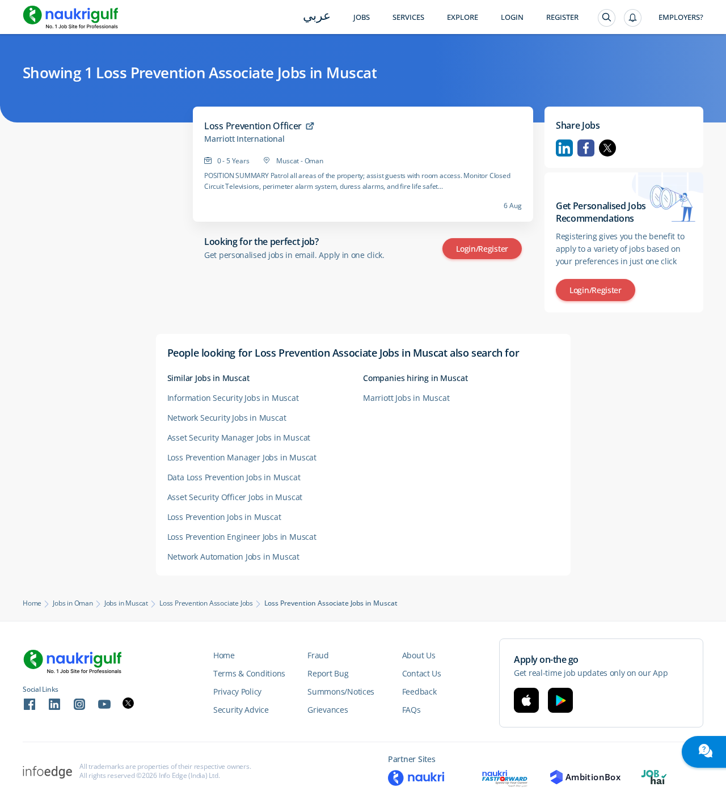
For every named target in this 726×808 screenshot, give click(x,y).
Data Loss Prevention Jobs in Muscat (234, 477)
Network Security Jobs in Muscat (226, 417)
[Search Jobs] (606, 18)
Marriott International (244, 139)
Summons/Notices (340, 691)
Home (32, 603)
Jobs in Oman (73, 603)
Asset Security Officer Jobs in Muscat (235, 497)
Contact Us (421, 673)
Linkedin (564, 147)
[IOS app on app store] (526, 700)
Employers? (681, 17)
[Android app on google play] (560, 700)
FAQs (411, 709)
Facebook (585, 147)
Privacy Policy (237, 691)
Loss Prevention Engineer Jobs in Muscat (241, 536)
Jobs (361, 17)
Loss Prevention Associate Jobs (206, 603)
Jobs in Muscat (126, 603)
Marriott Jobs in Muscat (406, 397)
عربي (317, 17)
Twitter (607, 147)
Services (408, 17)
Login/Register (482, 248)
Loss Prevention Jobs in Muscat (224, 516)
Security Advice (241, 709)
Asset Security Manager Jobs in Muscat (239, 437)
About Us (419, 655)
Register (562, 17)
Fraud (318, 655)
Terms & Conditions (249, 673)
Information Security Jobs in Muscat (233, 397)
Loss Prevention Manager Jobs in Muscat (241, 457)
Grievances (327, 709)
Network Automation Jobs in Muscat (233, 556)
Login (512, 17)
